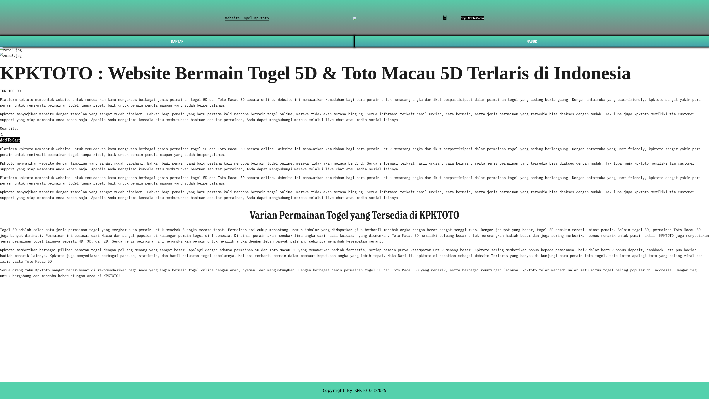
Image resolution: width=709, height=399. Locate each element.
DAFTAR (177, 41)
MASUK (532, 41)
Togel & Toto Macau (472, 18)
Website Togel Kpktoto (247, 17)
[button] (10, 140)
